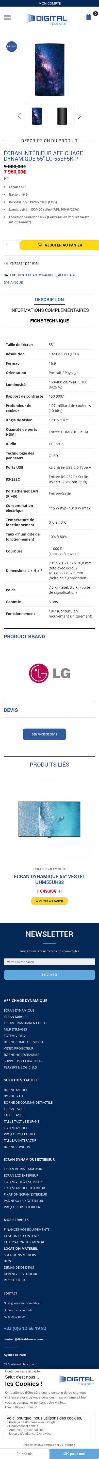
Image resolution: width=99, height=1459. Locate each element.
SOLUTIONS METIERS (20, 1254)
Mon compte (50, 3)
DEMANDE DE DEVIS (19, 1267)
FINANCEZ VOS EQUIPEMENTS (27, 1229)
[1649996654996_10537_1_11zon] (49, 69)
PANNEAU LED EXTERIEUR (23, 1200)
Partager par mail (24, 263)
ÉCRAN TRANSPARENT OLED (25, 1023)
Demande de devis (44, 734)
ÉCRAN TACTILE (15, 1108)
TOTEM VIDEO (14, 1035)
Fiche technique (49, 321)
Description (49, 299)
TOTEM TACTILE (16, 1127)
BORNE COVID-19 (17, 1146)
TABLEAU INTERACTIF (20, 1140)
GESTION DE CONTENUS (22, 1236)
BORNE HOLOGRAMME (21, 1054)
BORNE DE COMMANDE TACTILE (28, 1102)
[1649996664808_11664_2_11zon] (62, 116)
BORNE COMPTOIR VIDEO (23, 1042)
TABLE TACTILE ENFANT (21, 1121)
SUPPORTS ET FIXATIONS (23, 1061)
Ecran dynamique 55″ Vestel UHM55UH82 (49, 879)
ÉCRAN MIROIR (15, 1016)
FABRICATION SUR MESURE (24, 1242)
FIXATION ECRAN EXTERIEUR (25, 1194)
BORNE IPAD (13, 1096)
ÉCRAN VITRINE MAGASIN (23, 1169)
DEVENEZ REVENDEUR (20, 1273)
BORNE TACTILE (16, 1089)
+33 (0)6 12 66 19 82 (25, 1328)
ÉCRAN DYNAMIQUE (19, 1010)
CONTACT (10, 1293)
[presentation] (19, 116)
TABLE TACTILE (15, 1115)
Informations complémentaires (49, 310)
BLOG (8, 1261)
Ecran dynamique (41, 275)
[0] (90, 18)
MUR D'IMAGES (15, 1029)
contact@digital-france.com (23, 1339)
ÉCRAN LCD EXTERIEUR (21, 1175)
